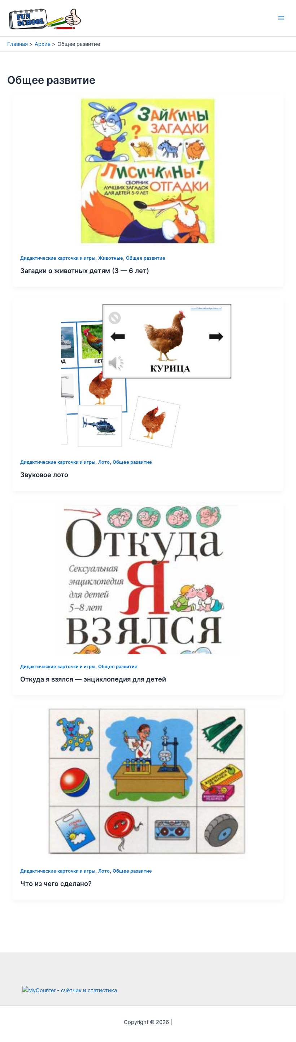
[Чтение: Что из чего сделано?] (148, 782)
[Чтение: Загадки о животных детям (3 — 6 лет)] (148, 169)
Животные (110, 258)
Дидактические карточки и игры (57, 258)
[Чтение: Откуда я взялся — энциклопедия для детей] (148, 577)
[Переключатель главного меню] (281, 18)
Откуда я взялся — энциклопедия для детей (93, 679)
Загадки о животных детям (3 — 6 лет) (84, 270)
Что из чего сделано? (56, 883)
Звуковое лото (44, 475)
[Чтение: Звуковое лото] (148, 373)
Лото (104, 462)
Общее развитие (145, 258)
